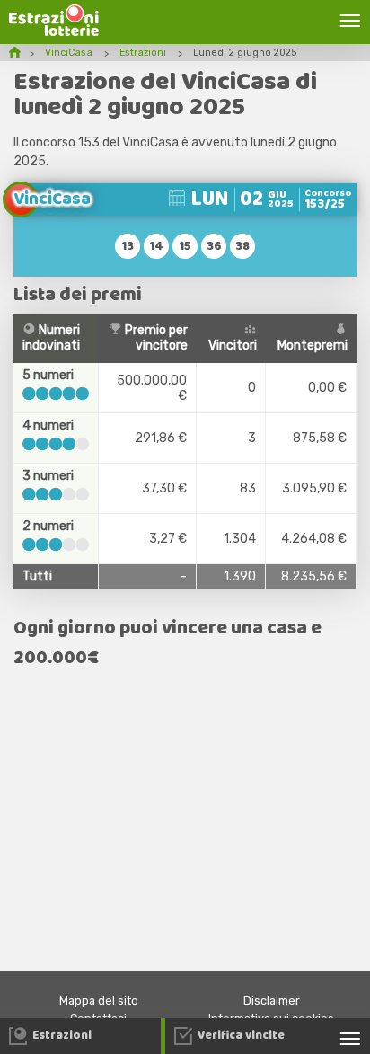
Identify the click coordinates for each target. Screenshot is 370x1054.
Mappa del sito (98, 1000)
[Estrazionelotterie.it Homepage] (54, 32)
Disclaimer (271, 1000)
